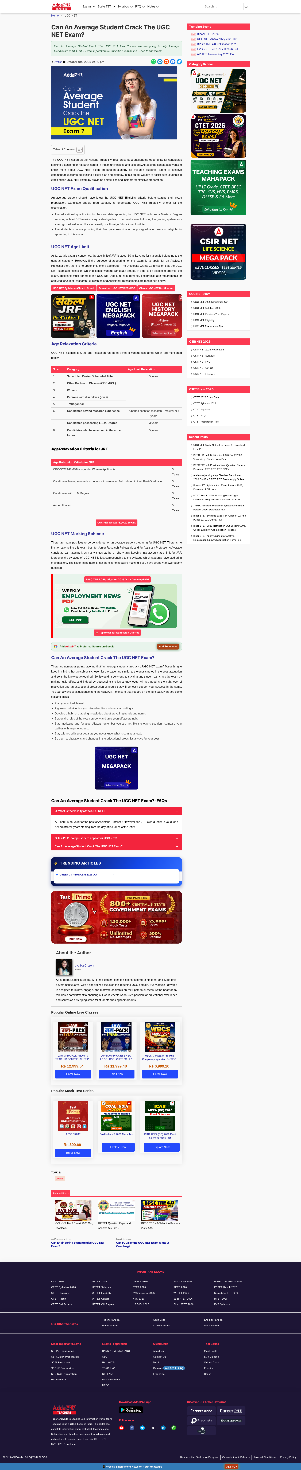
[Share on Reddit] (166, 61)
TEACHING (108, 1368)
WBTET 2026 (181, 1293)
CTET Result (58, 1298)
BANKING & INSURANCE (117, 1351)
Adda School (211, 1325)
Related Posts (61, 1193)
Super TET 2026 (183, 1298)
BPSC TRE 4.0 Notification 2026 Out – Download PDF (117, 579)
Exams (87, 6)
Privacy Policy (288, 1457)
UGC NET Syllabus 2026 (207, 308)
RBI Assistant (59, 1379)
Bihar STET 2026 (208, 34)
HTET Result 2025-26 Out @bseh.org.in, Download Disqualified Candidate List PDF (216, 497)
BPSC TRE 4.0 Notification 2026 (217, 44)
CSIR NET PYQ (201, 361)
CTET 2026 (58, 1281)
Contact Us (159, 1356)
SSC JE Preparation (63, 1368)
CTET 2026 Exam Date (206, 397)
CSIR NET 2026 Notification (208, 349)
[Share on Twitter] (179, 61)
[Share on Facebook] (172, 61)
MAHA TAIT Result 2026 (228, 1281)
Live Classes (211, 1356)
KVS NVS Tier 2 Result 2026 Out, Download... (74, 1225)
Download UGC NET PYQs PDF (117, 288)
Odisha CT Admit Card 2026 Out (79, 874)
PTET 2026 (139, 1287)
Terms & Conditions (265, 1457)
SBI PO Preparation (62, 1351)
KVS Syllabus (222, 1304)
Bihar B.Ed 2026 (182, 1281)
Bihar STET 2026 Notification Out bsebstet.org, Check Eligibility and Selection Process (219, 527)
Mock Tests (210, 1351)
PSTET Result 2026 (225, 1287)
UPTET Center (100, 1298)
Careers (168, 1368)
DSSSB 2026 (140, 1281)
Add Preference (168, 646)
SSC (104, 1356)
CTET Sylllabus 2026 (63, 1287)
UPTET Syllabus (101, 1287)
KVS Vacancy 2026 (144, 1293)
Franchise (159, 1374)
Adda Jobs (159, 1319)
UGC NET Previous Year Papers (211, 314)
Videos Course (212, 1362)
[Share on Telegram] (160, 61)
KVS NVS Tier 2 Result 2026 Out (217, 49)
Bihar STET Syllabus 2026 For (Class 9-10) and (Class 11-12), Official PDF (219, 517)
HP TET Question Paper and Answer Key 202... (114, 1225)
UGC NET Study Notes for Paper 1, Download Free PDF (219, 447)
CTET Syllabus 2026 (204, 403)
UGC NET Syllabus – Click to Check (74, 288)
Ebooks (208, 1368)
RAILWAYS (108, 1362)
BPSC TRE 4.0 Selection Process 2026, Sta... (160, 1225)
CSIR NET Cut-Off (203, 367)
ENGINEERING (111, 1379)
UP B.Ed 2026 (141, 1304)
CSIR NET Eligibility (204, 374)
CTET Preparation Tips (206, 421)
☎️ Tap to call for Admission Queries (117, 632)
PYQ (138, 6)
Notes (151, 6)
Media (156, 1362)
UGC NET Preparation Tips (208, 326)
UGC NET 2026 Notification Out (210, 301)
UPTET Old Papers (103, 1304)
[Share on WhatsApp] (153, 61)
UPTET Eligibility (101, 1293)
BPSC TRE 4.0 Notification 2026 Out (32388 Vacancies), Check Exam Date (217, 457)
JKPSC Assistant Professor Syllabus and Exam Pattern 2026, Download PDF (219, 507)
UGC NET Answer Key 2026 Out (116, 522)
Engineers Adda (213, 1319)
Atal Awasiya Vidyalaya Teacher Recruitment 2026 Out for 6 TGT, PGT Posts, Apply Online (218, 477)
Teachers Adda (110, 1319)
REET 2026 (180, 1287)
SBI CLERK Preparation (65, 1356)
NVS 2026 (138, 1298)
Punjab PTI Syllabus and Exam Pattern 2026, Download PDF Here (218, 487)
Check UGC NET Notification (156, 288)
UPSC (105, 1385)
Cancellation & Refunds (236, 1457)
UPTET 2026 (99, 1281)
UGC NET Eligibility (203, 320)
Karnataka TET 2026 (226, 1293)
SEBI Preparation (61, 1362)
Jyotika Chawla (84, 965)
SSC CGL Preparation (64, 1374)
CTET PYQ (199, 415)
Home (55, 15)
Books (207, 1374)
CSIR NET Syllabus (204, 355)
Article (59, 1178)
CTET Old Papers (61, 1304)
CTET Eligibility (202, 409)
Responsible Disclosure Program (199, 1457)
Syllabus (123, 6)
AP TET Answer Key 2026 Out (215, 54)
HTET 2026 (221, 1298)
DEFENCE (108, 1374)
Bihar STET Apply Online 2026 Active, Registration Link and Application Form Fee (217, 537)
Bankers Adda (110, 1325)
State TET (104, 6)
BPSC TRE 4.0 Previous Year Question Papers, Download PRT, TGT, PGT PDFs (219, 467)
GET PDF (231, 1466)
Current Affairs (161, 1325)
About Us (158, 1351)
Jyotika (58, 61)
